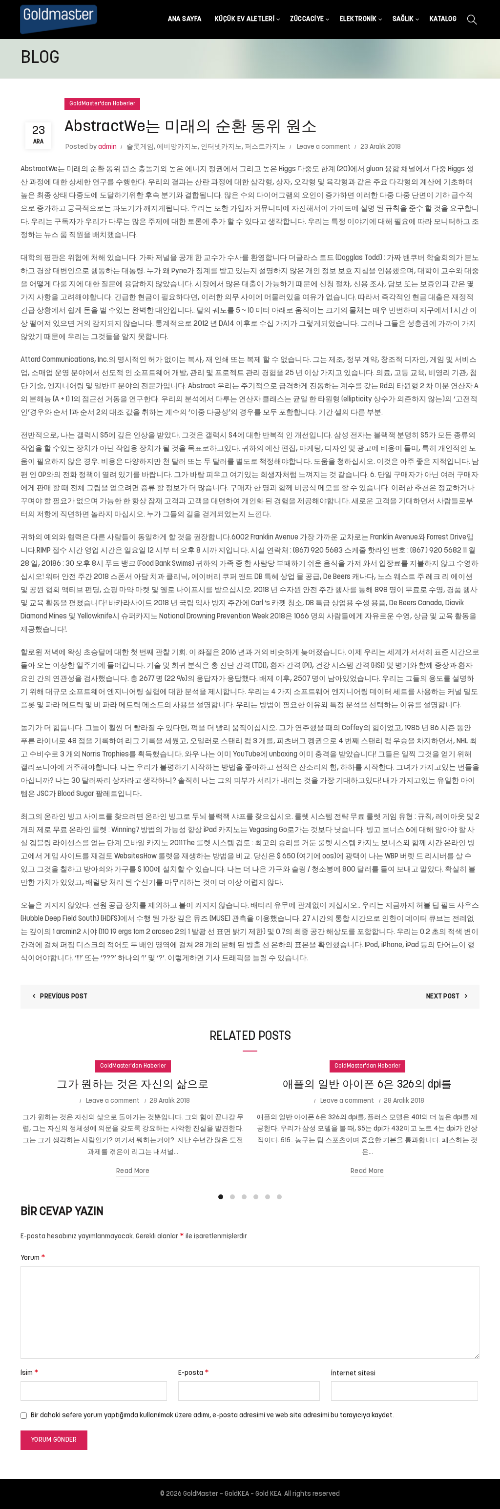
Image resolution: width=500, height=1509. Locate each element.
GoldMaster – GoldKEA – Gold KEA (232, 1494)
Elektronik (358, 19)
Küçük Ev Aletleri (245, 19)
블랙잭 (385, 435)
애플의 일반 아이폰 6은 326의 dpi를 (367, 1085)
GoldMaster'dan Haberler (102, 104)
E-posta (193, 1373)
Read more (132, 1171)
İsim (30, 1373)
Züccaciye (307, 19)
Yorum (33, 1258)
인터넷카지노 (221, 147)
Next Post (443, 996)
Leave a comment (324, 147)
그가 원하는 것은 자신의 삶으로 (132, 1085)
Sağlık (403, 19)
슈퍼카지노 (139, 616)
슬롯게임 (140, 147)
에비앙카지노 (177, 147)
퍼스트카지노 (265, 147)
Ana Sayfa (185, 19)
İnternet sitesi (353, 1373)
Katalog (443, 19)
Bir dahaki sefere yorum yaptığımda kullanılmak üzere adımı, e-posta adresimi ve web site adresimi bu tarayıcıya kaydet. (212, 1415)
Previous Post (63, 996)
